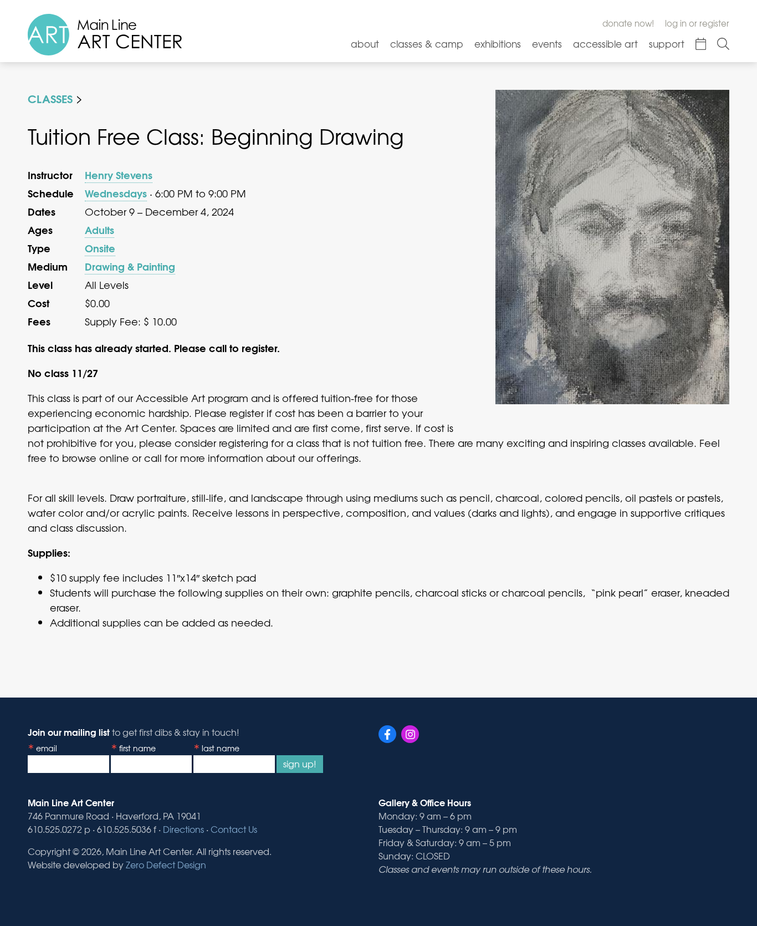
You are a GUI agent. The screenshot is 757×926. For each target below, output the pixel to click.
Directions (183, 829)
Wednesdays (116, 193)
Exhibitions (497, 43)
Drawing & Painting (130, 266)
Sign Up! (299, 763)
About (365, 43)
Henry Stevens (118, 174)
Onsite (100, 248)
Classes (50, 97)
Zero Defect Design (166, 864)
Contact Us (234, 829)
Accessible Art (605, 43)
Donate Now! (628, 23)
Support (666, 43)
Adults (99, 229)
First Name (137, 748)
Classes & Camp (426, 43)
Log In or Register (697, 23)
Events (547, 43)
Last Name (220, 748)
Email (46, 748)
